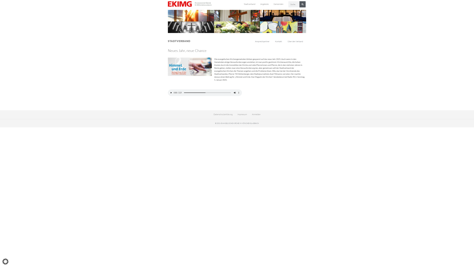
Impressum (242, 114)
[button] (5, 261)
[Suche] (302, 4)
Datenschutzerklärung (223, 114)
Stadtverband (249, 4)
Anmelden (256, 114)
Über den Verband (295, 41)
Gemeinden (278, 4)
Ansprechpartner (262, 41)
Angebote (264, 4)
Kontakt (278, 41)
